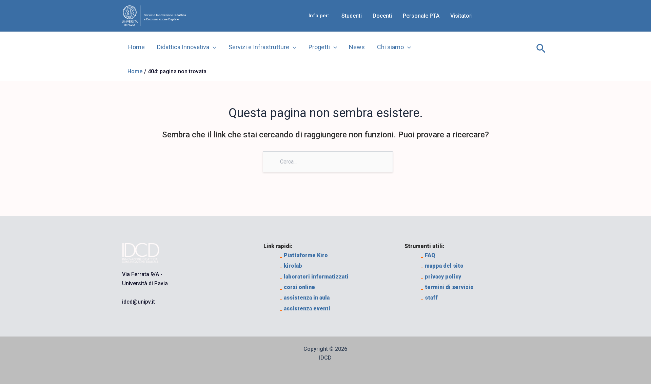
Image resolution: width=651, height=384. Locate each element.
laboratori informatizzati (314, 276)
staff (429, 297)
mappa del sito (442, 266)
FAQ (428, 255)
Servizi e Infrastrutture (259, 47)
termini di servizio (447, 287)
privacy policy (441, 276)
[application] (212, 47)
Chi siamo (390, 47)
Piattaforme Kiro (304, 255)
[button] (541, 47)
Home (136, 47)
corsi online (297, 287)
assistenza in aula (305, 297)
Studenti (351, 16)
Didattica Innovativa (183, 47)
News (357, 47)
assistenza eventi (305, 308)
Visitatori (461, 16)
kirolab (291, 266)
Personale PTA (421, 16)
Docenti (382, 16)
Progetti (319, 47)
